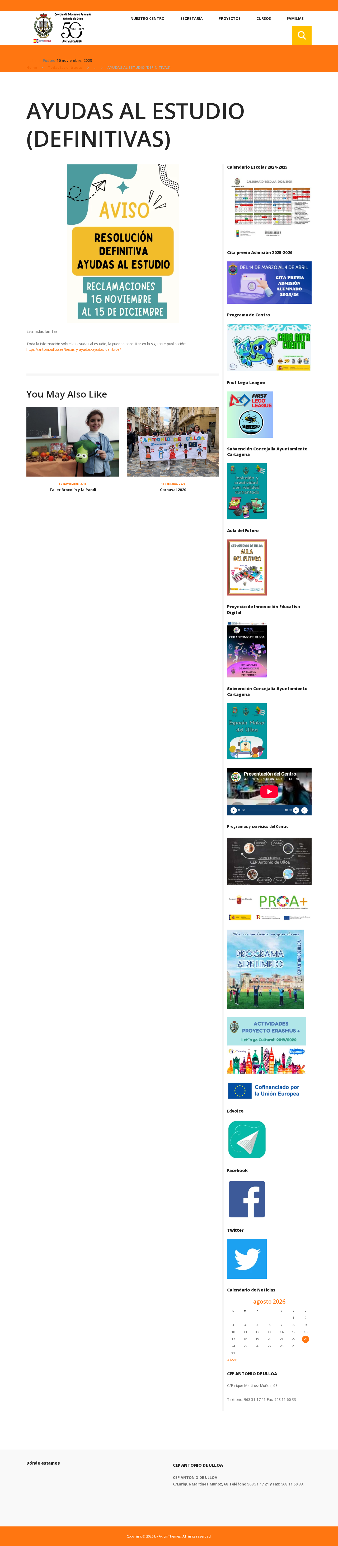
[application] (269, 791)
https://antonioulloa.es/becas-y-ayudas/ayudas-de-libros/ (73, 349)
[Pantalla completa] (304, 810)
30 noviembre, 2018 (72, 484)
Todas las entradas (65, 67)
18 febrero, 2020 (173, 484)
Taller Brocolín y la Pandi (72, 489)
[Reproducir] (234, 810)
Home (31, 67)
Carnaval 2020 (173, 489)
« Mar (232, 1359)
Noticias (34, 60)
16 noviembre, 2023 (74, 60)
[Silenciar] (296, 810)
